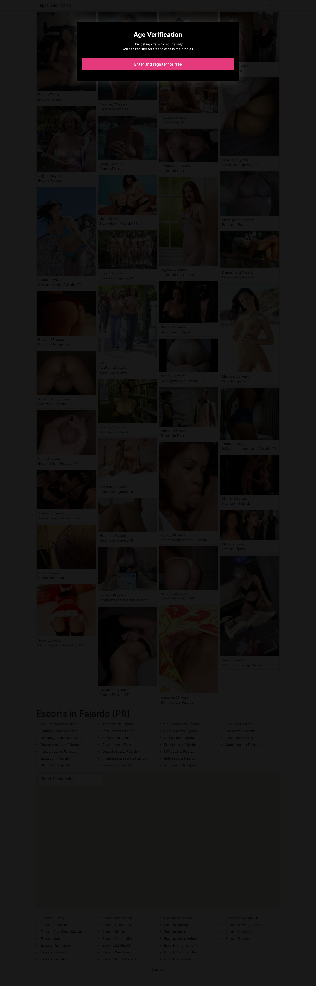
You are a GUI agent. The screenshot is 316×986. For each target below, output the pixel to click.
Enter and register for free (158, 64)
